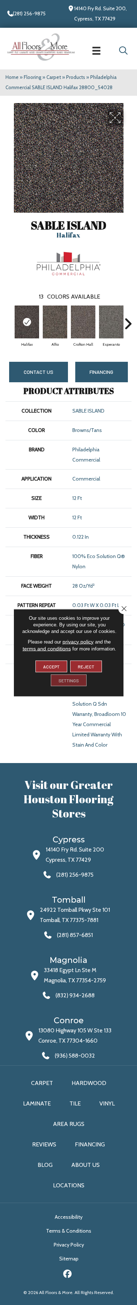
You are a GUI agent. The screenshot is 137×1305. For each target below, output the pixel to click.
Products (75, 77)
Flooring (32, 77)
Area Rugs (68, 1123)
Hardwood (89, 1083)
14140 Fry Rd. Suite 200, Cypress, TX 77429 (100, 13)
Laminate (37, 1103)
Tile (75, 1103)
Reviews (44, 1144)
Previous (9, 320)
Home (12, 77)
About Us (85, 1164)
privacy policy (78, 641)
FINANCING (101, 372)
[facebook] (67, 1275)
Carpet (53, 77)
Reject (86, 666)
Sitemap (69, 1258)
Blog (45, 1164)
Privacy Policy (69, 1244)
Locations (68, 1185)
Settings (68, 680)
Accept (51, 666)
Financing (90, 1144)
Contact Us (38, 372)
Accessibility (69, 1217)
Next (127, 320)
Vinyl (107, 1103)
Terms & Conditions (68, 1231)
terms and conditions (47, 648)
